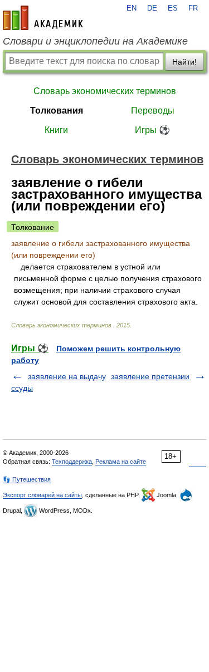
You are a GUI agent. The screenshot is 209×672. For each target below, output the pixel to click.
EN (132, 8)
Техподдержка (72, 461)
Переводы (152, 110)
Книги (56, 130)
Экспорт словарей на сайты (42, 495)
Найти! (184, 61)
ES (173, 8)
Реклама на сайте (120, 461)
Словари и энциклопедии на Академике (95, 41)
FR (193, 8)
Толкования (56, 110)
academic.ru (43, 18)
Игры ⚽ (152, 130)
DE (152, 8)
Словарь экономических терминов (104, 91)
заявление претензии (150, 376)
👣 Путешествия (27, 479)
